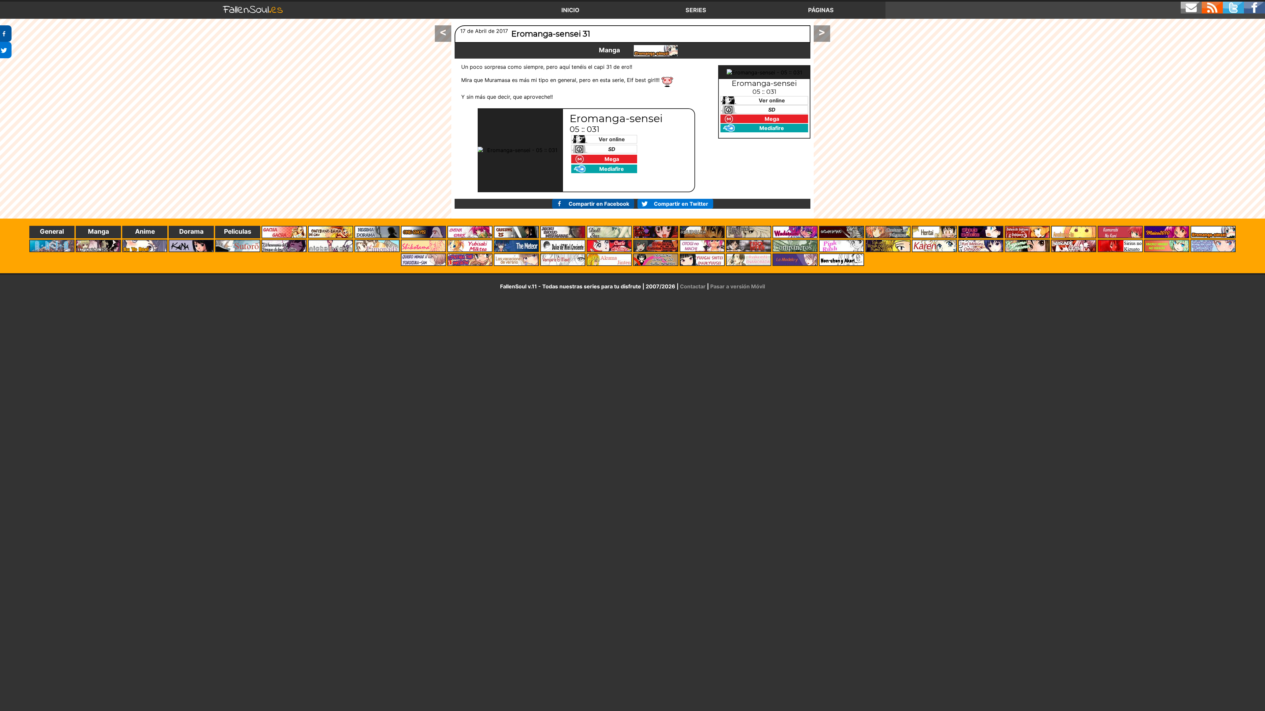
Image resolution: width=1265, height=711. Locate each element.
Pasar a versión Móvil (737, 286)
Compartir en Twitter (681, 203)
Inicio (570, 10)
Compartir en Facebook (599, 203)
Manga (609, 50)
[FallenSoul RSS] (1212, 7)
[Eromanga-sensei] (655, 50)
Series (696, 10)
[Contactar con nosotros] (1191, 7)
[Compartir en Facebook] (6, 33)
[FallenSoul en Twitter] (1233, 7)
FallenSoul (253, 10)
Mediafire (611, 169)
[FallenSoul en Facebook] (1254, 7)
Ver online (612, 139)
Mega (611, 159)
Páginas (821, 10)
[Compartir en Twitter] (6, 50)
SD (611, 149)
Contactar (693, 286)
